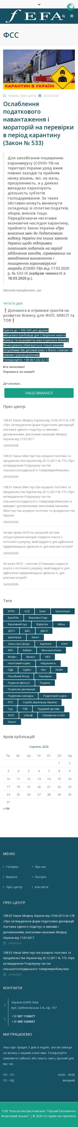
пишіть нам (45, 1058)
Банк (43, 611)
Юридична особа (54, 715)
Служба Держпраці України (40, 702)
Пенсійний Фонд (18, 676)
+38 (23, 1016)
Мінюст (30, 657)
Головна (12, 867)
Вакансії (11, 877)
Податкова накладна (20, 696)
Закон (35, 637)
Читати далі (13, 303)
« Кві (6, 808)
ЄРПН (11, 611)
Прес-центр (28, 96)
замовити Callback (17, 1058)
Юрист (12, 722)
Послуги (40, 877)
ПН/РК (59, 670)
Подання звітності (19, 683)
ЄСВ (27, 611)
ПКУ (43, 670)
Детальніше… (12, 383)
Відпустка (42, 624)
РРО (10, 702)
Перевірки (45, 676)
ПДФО (27, 670)
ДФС (27, 631)
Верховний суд (17, 624)
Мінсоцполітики (51, 650)
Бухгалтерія (63, 611)
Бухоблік (13, 617)
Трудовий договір (48, 709)
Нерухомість (48, 663)
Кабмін (27, 650)
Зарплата (45, 644)
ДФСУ (44, 631)
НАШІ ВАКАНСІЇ (39, 392)
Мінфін (12, 657)
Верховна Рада (38, 617)
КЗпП (64, 644)
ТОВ (24, 709)
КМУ (10, 650)
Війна (61, 624)
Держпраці (14, 637)
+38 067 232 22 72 (36, 360)
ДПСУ (11, 631)
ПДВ (10, 670)
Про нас (40, 867)
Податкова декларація (21, 689)
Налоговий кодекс (19, 663)
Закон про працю (19, 644)
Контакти (41, 887)
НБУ (47, 657)
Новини (13, 96)
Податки (45, 683)
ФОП (11, 715)
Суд (10, 709)
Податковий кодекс (55, 696)
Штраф (28, 715)
